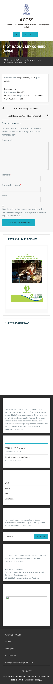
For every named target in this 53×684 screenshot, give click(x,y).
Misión (7, 488)
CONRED (38, 95)
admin (7, 81)
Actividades (10, 655)
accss (30, 95)
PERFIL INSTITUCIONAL (15, 448)
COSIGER (8, 98)
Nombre (6, 174)
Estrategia (9, 499)
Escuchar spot (10, 89)
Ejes (6, 493)
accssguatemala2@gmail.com (19, 662)
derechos (18, 98)
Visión (7, 483)
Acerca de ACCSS (13, 634)
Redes (8, 641)
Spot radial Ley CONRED (26, 108)
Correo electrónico (11, 185)
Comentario (8, 140)
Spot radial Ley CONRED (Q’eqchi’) (24, 115)
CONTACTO (29, 34)
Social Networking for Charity (17, 457)
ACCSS (26, 19)
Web (4, 195)
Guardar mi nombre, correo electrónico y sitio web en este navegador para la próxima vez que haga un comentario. (24, 212)
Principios (9, 648)
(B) (40, 679)
